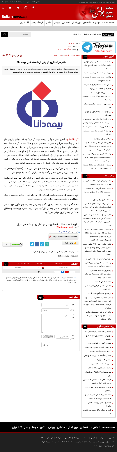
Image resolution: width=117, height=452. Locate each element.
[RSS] (3, 8)
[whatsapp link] (47, 244)
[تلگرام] (99, 47)
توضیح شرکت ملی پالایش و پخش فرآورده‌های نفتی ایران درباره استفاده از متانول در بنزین (69, 34)
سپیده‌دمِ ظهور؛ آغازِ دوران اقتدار (99, 293)
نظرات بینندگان (73, 264)
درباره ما (27, 1)
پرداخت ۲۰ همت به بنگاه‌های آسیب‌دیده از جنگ (97, 133)
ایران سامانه (98, 445)
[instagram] (26, 8)
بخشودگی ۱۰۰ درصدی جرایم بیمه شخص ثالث (97, 106)
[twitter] (10, 8)
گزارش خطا (69, 243)
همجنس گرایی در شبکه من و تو (100, 343)
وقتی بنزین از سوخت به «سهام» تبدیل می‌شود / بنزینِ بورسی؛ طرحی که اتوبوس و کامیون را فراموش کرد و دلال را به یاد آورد (97, 220)
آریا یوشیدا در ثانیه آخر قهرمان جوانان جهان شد (98, 113)
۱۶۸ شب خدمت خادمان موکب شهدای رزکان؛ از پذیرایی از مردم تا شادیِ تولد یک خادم (97, 65)
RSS (41, 438)
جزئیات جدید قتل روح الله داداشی (99, 368)
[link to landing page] (100, 12)
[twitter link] (32, 244)
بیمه (60, 232)
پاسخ (39, 271)
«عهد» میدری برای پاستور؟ (102, 199)
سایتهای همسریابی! (104, 359)
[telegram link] (42, 244)
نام (73, 304)
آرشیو (93, 438)
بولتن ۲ (96, 22)
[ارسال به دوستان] (6, 55)
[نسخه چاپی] (3, 55)
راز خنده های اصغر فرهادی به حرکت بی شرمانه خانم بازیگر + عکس (97, 381)
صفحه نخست (108, 22)
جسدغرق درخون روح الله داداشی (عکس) (99, 404)
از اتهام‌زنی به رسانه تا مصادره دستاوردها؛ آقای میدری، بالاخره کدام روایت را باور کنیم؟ (98, 274)
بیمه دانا (66, 232)
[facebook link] (37, 244)
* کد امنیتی (72, 337)
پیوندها (20, 1)
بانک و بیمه (58, 55)
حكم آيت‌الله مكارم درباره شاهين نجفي (97, 355)
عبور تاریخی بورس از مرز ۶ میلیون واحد (97, 258)
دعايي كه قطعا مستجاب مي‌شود (100, 363)
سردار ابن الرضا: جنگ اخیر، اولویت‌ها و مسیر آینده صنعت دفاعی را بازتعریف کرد (96, 121)
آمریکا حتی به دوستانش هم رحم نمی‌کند (97, 73)
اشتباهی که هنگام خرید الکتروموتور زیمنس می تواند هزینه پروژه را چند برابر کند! (97, 192)
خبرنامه (12, 1)
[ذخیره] (10, 55)
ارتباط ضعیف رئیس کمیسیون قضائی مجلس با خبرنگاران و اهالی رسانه (98, 265)
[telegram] (18, 7)
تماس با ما (36, 1)
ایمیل (72, 310)
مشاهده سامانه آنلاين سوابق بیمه (99, 351)
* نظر (73, 316)
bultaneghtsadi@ (64, 227)
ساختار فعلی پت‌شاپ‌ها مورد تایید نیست (97, 127)
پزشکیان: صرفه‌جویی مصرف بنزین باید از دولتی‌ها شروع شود (97, 79)
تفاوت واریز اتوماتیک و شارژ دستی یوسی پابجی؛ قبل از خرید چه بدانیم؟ (97, 182)
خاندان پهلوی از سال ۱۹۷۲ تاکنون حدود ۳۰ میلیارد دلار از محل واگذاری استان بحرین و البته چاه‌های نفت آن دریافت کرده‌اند (97, 249)
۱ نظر (69, 46)
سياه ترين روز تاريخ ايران (102, 138)
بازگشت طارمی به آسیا (103, 281)
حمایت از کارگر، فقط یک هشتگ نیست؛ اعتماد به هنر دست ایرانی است (97, 167)
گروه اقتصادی (72, 139)
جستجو (85, 438)
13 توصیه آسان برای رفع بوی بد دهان (98, 347)
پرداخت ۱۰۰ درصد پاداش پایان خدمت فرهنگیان (98, 389)
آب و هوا (5, 1)
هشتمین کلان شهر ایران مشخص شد (98, 331)
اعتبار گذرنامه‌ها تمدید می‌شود (100, 88)
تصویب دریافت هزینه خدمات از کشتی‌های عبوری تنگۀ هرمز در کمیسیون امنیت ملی (97, 96)
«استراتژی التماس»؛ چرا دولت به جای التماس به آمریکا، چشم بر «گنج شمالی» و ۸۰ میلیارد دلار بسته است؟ (97, 207)
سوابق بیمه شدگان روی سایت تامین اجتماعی (98, 337)
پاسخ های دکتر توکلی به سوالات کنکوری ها (97, 412)
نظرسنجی (68, 438)
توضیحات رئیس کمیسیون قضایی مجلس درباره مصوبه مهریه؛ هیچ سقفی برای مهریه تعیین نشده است (97, 157)
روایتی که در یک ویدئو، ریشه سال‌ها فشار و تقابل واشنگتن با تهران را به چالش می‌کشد (98, 316)
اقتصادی (66, 55)
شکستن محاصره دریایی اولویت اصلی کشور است (98, 287)
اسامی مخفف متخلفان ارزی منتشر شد (97, 84)
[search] (4, 34)
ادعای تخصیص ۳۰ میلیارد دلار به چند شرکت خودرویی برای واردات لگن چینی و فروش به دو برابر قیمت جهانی (97, 146)
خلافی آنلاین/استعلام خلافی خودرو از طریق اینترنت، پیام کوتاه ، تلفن (98, 397)
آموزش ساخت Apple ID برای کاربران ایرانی (98, 374)
